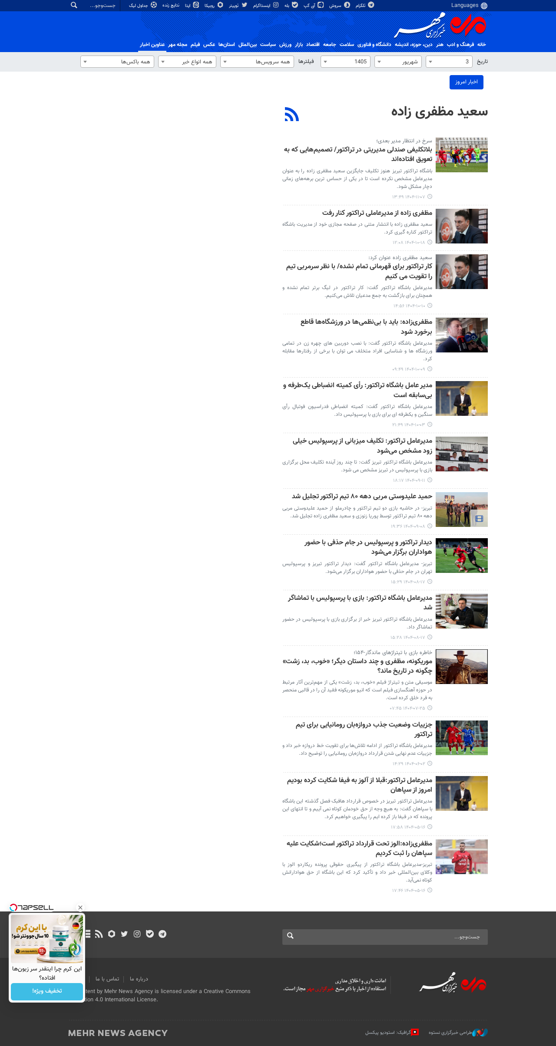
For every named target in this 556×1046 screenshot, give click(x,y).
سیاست (268, 45)
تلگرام (361, 6)
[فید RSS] (98, 935)
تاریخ (482, 61)
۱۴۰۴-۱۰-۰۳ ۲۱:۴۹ (408, 425)
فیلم (195, 45)
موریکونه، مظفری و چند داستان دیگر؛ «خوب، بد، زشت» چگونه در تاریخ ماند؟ (357, 667)
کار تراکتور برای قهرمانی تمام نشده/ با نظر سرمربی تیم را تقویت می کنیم (359, 272)
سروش (336, 6)
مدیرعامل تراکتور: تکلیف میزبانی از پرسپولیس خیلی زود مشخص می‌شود (362, 446)
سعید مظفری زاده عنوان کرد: (400, 257)
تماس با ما (107, 979)
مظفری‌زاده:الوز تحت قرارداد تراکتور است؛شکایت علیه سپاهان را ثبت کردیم (359, 849)
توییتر (234, 6)
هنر (439, 45)
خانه (481, 45)
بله (288, 6)
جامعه (329, 45)
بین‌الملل (247, 45)
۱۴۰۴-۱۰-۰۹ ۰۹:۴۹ (408, 369)
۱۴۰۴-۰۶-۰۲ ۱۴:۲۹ (409, 764)
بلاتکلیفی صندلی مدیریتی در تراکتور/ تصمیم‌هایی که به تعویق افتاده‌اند (358, 155)
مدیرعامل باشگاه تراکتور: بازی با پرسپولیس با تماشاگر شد (360, 603)
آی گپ (310, 6)
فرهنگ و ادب (460, 45)
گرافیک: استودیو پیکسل (388, 1032)
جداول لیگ (139, 6)
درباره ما (139, 979)
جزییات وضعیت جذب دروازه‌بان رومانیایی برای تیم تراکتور (364, 730)
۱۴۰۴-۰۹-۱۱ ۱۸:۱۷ (409, 480)
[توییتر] (124, 935)
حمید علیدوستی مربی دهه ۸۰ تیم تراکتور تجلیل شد (362, 497)
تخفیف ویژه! (47, 992)
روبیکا (210, 6)
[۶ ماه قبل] (462, 155)
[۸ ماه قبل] (462, 398)
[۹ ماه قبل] (462, 555)
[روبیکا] (111, 935)
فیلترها (306, 61)
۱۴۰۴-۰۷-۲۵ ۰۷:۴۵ (407, 708)
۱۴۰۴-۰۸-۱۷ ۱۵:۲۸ (408, 637)
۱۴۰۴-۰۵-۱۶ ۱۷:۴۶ (408, 891)
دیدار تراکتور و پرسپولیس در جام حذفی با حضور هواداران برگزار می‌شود (368, 548)
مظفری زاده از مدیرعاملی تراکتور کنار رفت (377, 214)
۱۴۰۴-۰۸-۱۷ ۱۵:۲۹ (408, 582)
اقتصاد (313, 45)
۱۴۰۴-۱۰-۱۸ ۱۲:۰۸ (409, 243)
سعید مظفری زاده (439, 112)
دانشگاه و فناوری (374, 45)
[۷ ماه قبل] (462, 226)
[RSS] (292, 115)
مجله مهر (177, 45)
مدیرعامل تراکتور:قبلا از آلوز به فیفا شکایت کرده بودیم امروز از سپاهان (359, 786)
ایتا (188, 6)
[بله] (149, 935)
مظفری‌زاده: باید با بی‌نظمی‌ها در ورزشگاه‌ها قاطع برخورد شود (366, 327)
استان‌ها (226, 45)
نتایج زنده (171, 5)
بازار (299, 45)
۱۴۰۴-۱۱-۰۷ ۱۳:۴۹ (408, 197)
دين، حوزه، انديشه (414, 45)
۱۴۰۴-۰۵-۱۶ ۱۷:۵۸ (408, 827)
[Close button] (80, 907)
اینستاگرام (262, 6)
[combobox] (449, 62)
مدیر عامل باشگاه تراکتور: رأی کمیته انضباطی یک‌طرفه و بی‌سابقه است (357, 391)
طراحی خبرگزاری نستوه (450, 1032)
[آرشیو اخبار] (86, 935)
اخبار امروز (466, 82)
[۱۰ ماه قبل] (462, 666)
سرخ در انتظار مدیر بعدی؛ (404, 141)
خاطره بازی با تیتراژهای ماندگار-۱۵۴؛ (393, 652)
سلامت (347, 45)
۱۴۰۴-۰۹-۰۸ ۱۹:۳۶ (408, 526)
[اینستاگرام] (137, 935)
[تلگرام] (162, 935)
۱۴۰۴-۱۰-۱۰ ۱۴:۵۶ (409, 306)
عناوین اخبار (152, 45)
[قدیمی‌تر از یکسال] (462, 737)
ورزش (285, 45)
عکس (209, 45)
